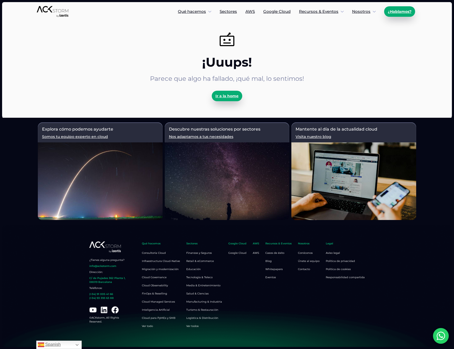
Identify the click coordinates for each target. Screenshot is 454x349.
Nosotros (361, 11)
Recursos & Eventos (318, 11)
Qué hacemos (192, 11)
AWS (250, 11)
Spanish (52, 344)
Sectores (228, 11)
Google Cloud (277, 11)
